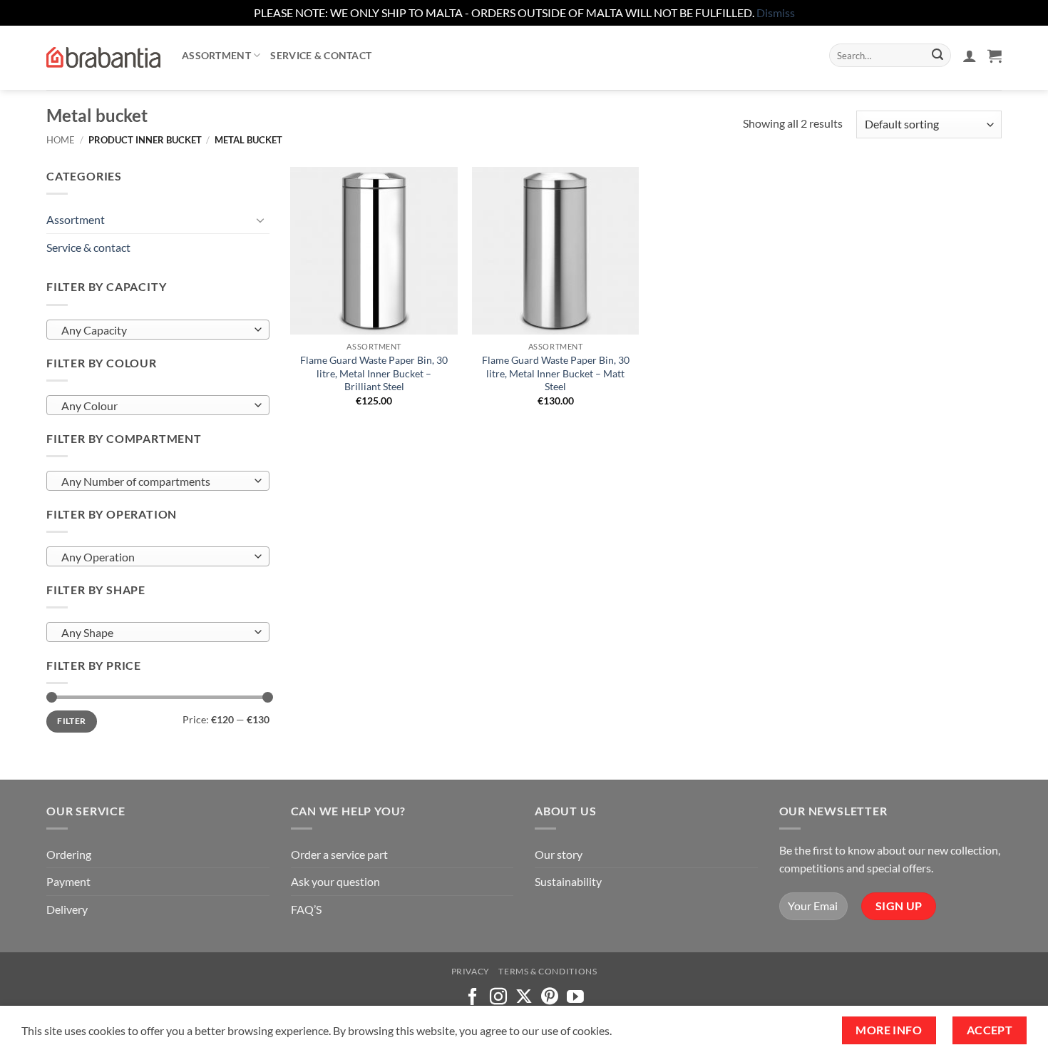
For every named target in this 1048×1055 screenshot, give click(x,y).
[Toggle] (260, 219)
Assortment (216, 55)
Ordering (68, 854)
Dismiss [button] (775, 12)
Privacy (470, 971)
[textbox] (154, 330)
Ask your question (335, 881)
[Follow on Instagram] (498, 997)
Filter (71, 720)
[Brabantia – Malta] (103, 57)
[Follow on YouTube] (575, 997)
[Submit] (937, 56)
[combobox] (157, 330)
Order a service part (339, 854)
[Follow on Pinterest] (549, 997)
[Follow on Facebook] (472, 997)
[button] (969, 55)
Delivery (67, 909)
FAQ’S (306, 909)
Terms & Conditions (547, 971)
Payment (68, 881)
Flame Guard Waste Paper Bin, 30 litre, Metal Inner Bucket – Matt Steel (556, 373)
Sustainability (568, 881)
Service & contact (320, 55)
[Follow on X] (524, 997)
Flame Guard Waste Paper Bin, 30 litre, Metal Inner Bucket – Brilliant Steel (374, 373)
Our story (558, 854)
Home (60, 140)
